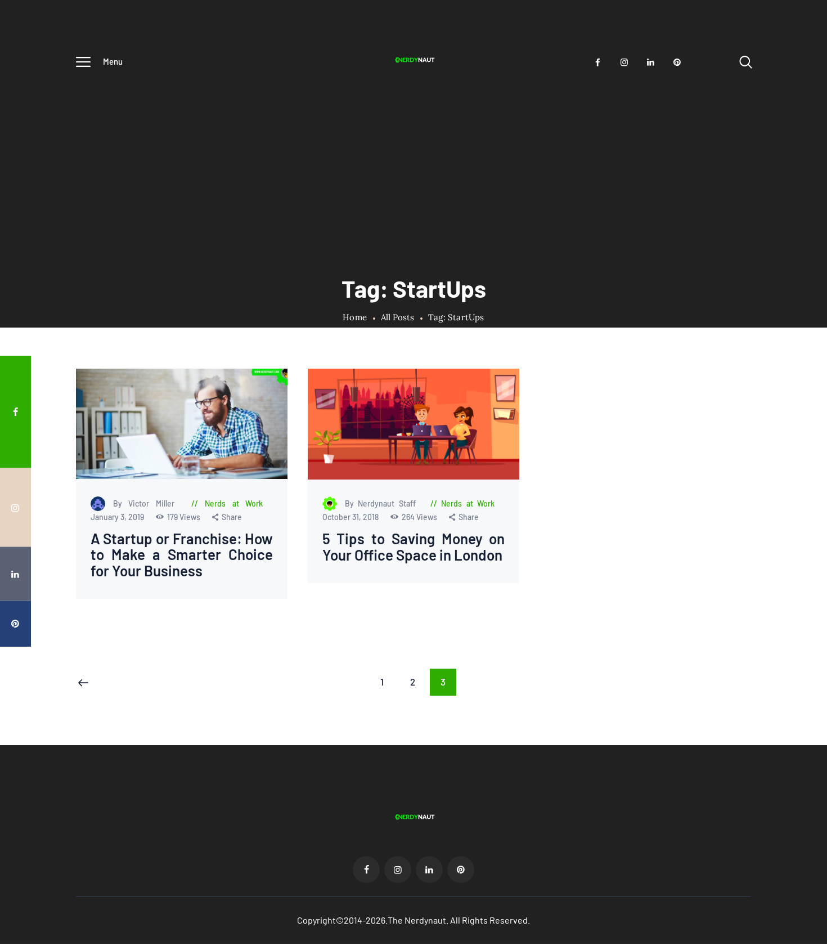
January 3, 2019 (118, 517)
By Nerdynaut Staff (382, 503)
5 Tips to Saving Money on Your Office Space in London (413, 547)
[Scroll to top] (801, 496)
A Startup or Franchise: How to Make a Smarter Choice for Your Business (182, 555)
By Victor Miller (147, 503)
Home (355, 317)
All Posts (397, 317)
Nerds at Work (234, 503)
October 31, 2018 (351, 517)
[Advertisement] (413, 161)
